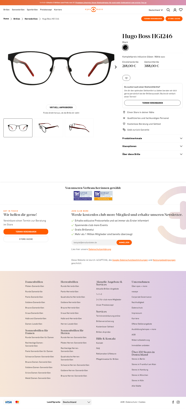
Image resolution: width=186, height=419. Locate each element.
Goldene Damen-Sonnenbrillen (38, 367)
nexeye (135, 291)
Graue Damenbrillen (34, 313)
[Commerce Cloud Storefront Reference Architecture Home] (94, 10)
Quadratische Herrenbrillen (73, 297)
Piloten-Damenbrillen (34, 286)
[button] (175, 10)
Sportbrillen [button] (32, 9)
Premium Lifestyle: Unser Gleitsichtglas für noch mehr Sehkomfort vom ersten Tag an (111, 3)
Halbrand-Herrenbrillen (71, 318)
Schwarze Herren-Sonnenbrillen (75, 365)
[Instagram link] (178, 402)
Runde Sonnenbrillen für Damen (39, 337)
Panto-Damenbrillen (34, 297)
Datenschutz (137, 308)
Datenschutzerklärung (99, 249)
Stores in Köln (138, 380)
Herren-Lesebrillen (69, 324)
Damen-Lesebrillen (33, 324)
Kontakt (99, 343)
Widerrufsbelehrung (141, 340)
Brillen (17, 19)
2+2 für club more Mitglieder (108, 299)
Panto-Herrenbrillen (69, 291)
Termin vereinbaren (153, 19)
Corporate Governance (141, 297)
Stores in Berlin (138, 359)
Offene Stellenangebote (142, 324)
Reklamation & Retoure (106, 353)
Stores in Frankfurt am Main (144, 364)
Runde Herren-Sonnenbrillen (73, 337)
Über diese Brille (151, 154)
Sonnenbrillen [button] (18, 9)
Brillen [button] (6, 9)
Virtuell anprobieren (61, 107)
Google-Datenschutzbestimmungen (130, 260)
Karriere (135, 318)
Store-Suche (174, 19)
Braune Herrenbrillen (70, 308)
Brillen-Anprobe (103, 332)
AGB (133, 334)
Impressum (137, 313)
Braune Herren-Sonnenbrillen (74, 376)
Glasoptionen (151, 146)
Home (6, 18)
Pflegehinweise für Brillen (107, 359)
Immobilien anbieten (141, 345)
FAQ (98, 348)
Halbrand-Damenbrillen (35, 318)
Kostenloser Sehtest (105, 326)
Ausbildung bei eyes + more (144, 329)
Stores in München (140, 375)
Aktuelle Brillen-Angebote (107, 289)
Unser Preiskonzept (104, 305)
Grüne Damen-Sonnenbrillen (38, 373)
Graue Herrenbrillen (70, 313)
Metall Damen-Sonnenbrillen (38, 378)
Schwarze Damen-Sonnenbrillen (39, 356)
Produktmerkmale (151, 138)
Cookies (142, 402)
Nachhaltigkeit (138, 302)
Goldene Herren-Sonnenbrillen (74, 370)
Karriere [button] (58, 9)
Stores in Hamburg (140, 369)
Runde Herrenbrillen (70, 286)
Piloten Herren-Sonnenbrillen (74, 343)
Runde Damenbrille (33, 291)
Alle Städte (136, 386)
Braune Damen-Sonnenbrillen (38, 362)
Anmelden (124, 242)
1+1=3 (99, 294)
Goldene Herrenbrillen (71, 302)
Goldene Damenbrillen (35, 302)
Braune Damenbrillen (34, 308)
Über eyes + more (139, 286)
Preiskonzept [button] (46, 9)
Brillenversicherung (105, 321)
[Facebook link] (173, 402)
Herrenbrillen (31, 19)
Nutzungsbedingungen (164, 260)
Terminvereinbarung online (108, 316)
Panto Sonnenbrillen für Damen (39, 351)
